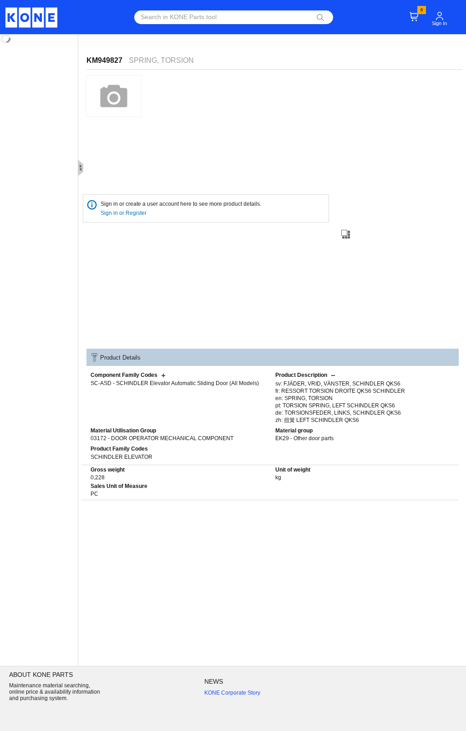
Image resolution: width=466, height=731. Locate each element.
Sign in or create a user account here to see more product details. (181, 204)
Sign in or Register (124, 213)
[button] (439, 12)
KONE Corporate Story (232, 693)
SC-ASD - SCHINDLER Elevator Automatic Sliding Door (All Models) (175, 383)
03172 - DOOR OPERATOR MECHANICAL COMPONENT (162, 438)
